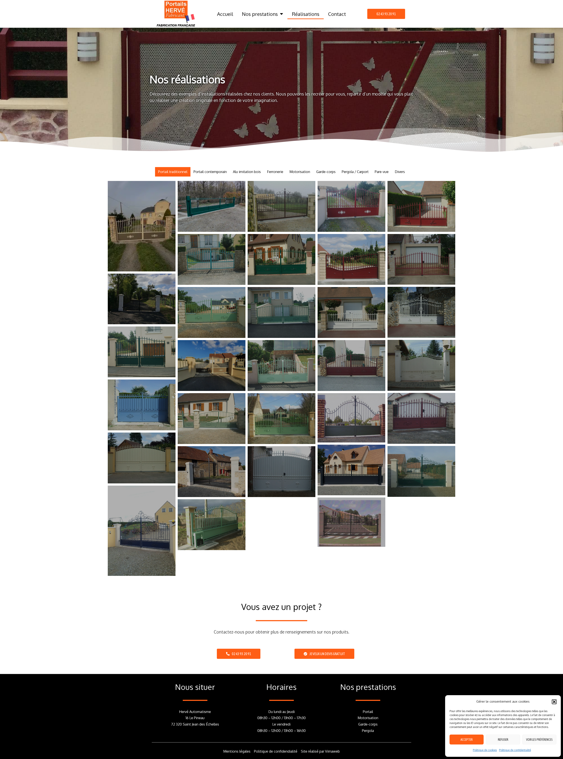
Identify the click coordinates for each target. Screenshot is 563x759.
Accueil (225, 14)
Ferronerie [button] (275, 171)
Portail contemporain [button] (210, 171)
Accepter (467, 739)
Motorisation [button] (299, 171)
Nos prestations (260, 14)
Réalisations (305, 14)
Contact (337, 14)
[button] (554, 702)
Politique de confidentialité (515, 750)
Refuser (503, 739)
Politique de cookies (485, 750)
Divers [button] (400, 171)
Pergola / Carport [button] (355, 171)
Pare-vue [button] (382, 171)
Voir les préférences (539, 739)
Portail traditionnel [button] (172, 171)
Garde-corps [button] (326, 171)
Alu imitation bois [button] (247, 171)
